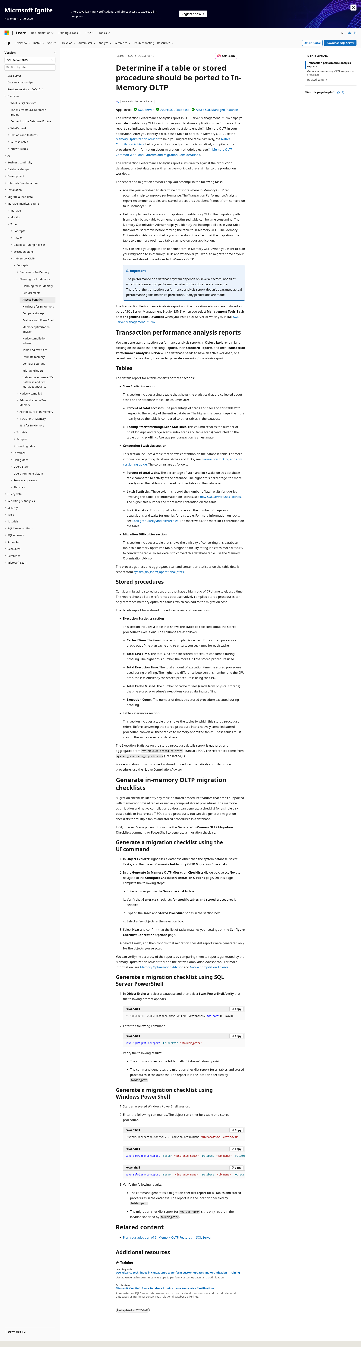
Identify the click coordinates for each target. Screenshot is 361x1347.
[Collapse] (55, 53)
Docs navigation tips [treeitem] (20, 82)
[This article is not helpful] (343, 92)
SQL (130, 55)
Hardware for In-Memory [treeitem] (38, 306)
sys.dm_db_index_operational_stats (159, 572)
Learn (120, 55)
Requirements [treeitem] (31, 293)
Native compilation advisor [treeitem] (34, 341)
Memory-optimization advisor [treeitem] (36, 329)
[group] (184, 1156)
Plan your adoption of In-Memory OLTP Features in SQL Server (167, 1237)
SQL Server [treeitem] (14, 75)
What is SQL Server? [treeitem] (23, 103)
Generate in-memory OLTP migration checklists (330, 73)
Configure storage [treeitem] (34, 363)
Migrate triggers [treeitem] (33, 370)
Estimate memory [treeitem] (34, 357)
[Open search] (342, 32)
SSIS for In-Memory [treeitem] (32, 425)
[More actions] (242, 56)
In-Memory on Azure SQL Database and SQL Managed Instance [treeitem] (38, 382)
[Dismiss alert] (353, 8)
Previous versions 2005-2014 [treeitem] (25, 89)
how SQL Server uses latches (220, 497)
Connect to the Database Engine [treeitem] (31, 121)
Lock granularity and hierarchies (155, 521)
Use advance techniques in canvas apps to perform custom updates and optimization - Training (178, 1272)
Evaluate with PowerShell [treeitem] (38, 320)
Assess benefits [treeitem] (33, 299)
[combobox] (30, 60)
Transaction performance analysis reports (329, 64)
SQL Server (145, 55)
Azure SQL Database (174, 110)
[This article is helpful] (338, 92)
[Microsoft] (7, 32)
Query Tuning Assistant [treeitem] (28, 473)
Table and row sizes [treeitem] (35, 350)
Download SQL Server (340, 43)
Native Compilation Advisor (209, 967)
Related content (317, 79)
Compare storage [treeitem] (33, 313)
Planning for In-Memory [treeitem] (38, 286)
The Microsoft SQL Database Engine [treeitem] (28, 112)
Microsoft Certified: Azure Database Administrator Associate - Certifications (165, 1288)
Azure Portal (312, 43)
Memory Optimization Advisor (137, 139)
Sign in (352, 32)
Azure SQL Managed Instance (217, 110)
